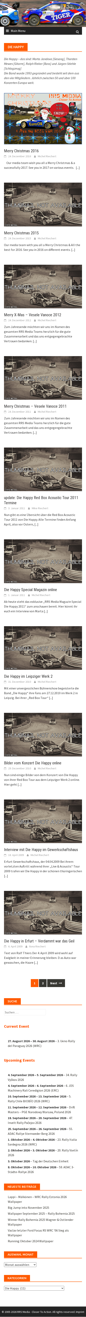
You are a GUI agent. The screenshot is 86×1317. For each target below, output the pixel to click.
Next (54, 983)
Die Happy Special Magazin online (30, 589)
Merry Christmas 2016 (21, 151)
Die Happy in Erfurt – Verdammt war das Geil (39, 941)
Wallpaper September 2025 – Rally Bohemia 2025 (41, 1213)
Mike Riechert (40, 508)
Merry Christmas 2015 (21, 233)
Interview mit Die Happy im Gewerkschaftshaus (41, 849)
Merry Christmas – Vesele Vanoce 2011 (35, 406)
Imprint (80, 1312)
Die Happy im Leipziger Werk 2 (28, 676)
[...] (78, 168)
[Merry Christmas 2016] (43, 118)
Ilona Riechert (37, 946)
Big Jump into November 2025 (28, 1208)
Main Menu (18, 31)
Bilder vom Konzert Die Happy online (32, 763)
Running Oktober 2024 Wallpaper (30, 1241)
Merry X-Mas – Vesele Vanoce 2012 (32, 314)
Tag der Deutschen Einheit (51, 1161)
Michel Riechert (47, 156)
